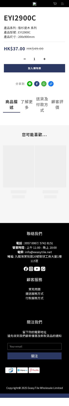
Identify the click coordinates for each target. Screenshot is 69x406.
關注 (34, 355)
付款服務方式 (34, 298)
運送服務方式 (34, 293)
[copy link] (51, 83)
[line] (29, 83)
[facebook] (36, 83)
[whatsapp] (44, 83)
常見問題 (34, 289)
